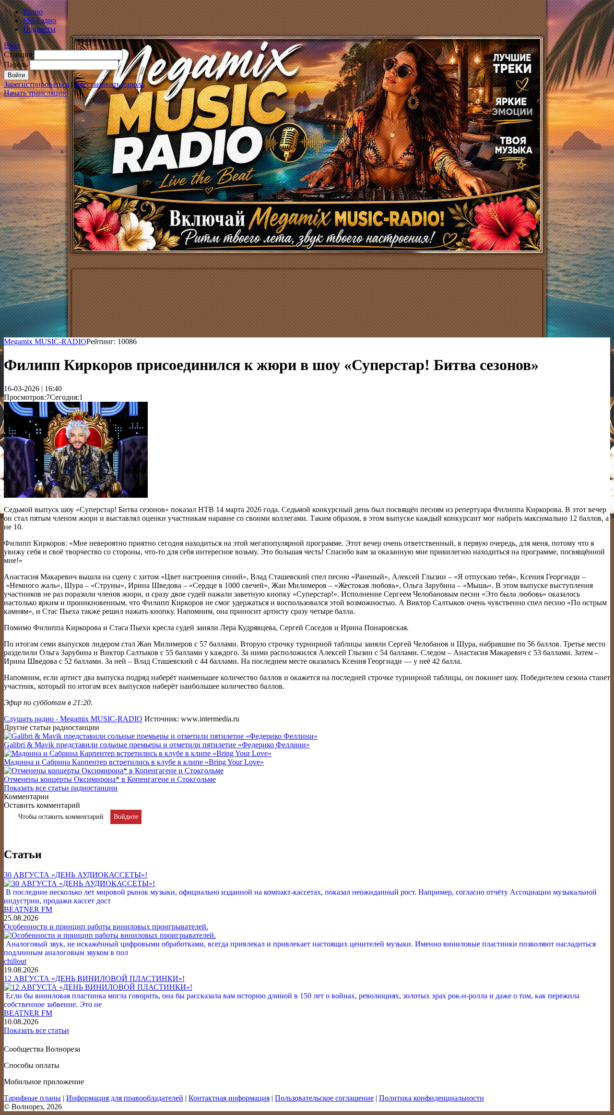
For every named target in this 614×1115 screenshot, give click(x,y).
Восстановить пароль (109, 84)
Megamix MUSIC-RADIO (45, 341)
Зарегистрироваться (36, 84)
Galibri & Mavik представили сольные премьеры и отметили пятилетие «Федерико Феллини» (157, 745)
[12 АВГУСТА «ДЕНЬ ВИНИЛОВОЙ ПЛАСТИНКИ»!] (98, 987)
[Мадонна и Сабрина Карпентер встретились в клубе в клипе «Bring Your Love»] (138, 753)
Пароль (16, 64)
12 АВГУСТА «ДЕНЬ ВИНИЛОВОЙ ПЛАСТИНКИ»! (94, 978)
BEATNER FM (28, 909)
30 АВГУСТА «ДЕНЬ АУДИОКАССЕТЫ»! (75, 875)
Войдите (126, 816)
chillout (15, 961)
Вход (12, 45)
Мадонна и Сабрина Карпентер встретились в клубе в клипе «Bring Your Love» (134, 762)
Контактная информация (229, 1098)
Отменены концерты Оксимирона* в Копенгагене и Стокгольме (110, 779)
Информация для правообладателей (124, 1098)
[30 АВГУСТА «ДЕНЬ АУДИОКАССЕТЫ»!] (79, 883)
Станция (18, 54)
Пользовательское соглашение (324, 1098)
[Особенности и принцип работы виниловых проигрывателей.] (110, 935)
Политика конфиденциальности (431, 1098)
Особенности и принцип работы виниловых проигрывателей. (106, 927)
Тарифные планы (32, 1098)
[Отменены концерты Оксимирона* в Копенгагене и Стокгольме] (114, 771)
